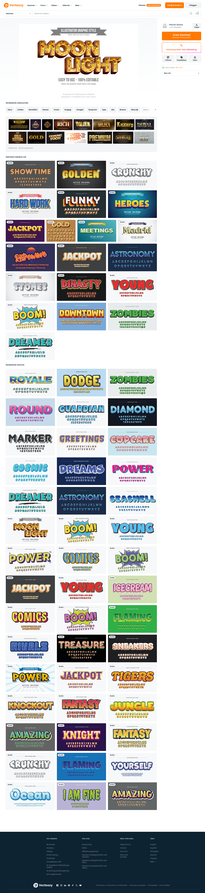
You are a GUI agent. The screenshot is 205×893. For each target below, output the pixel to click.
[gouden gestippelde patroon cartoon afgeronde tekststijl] (81, 174)
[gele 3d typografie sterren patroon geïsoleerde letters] (25, 231)
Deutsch (153, 855)
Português (154, 851)
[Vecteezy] (13, 5)
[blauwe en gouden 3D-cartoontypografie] (30, 382)
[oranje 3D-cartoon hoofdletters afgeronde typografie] (132, 648)
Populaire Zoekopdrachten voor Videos (94, 867)
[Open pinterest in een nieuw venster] (69, 885)
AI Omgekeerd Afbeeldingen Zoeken (58, 866)
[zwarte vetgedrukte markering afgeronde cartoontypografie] (30, 441)
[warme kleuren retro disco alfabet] (81, 204)
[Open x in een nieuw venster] (77, 885)
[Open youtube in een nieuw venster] (80, 885)
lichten (20, 109)
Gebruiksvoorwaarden (138, 885)
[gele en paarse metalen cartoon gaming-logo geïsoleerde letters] (81, 737)
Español (153, 848)
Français (153, 858)
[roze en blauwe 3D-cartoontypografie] (132, 471)
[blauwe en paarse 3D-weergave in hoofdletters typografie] (30, 560)
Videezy (50, 851)
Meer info (167, 73)
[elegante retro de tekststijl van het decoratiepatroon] (137, 231)
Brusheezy (51, 844)
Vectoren (31, 5)
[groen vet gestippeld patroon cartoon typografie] (30, 346)
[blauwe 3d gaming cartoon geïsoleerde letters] (81, 766)
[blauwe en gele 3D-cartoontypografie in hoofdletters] (81, 560)
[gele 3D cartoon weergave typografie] (132, 796)
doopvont (93, 109)
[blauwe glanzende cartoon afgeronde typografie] (132, 501)
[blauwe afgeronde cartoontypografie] (30, 471)
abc (112, 109)
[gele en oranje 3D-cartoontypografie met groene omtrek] (132, 707)
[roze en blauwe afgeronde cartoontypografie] (30, 412)
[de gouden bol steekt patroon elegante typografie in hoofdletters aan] (30, 530)
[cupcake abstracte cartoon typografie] (132, 441)
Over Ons (124, 851)
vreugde (79, 109)
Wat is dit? (179, 68)
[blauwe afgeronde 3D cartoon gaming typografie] (30, 796)
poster (56, 109)
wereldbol (33, 109)
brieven (123, 109)
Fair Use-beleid (164, 885)
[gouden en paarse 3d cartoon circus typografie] (81, 678)
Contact (123, 848)
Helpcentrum (125, 844)
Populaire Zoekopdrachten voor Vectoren (94, 856)
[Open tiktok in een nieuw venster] (73, 885)
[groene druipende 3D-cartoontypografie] (132, 316)
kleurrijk (134, 109)
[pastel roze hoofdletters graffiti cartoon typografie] (132, 589)
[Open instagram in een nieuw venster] (61, 885)
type (104, 109)
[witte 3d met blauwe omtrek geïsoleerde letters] (132, 766)
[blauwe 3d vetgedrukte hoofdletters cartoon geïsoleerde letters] (132, 530)
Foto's (43, 5)
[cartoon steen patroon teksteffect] (30, 287)
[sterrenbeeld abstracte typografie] (132, 257)
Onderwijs (51, 858)
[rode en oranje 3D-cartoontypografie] (81, 707)
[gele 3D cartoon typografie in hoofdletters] (81, 382)
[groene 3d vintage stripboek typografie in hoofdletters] (132, 560)
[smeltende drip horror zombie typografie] (81, 796)
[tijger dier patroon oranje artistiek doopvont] (132, 678)
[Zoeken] (191, 13)
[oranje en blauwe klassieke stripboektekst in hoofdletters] (30, 678)
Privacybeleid (152, 885)
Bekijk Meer (144, 137)
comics (146, 109)
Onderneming (52, 855)
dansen (45, 109)
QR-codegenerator (54, 874)
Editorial (66, 5)
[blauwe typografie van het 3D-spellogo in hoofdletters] (30, 648)
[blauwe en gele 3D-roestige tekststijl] (30, 204)
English (153, 844)
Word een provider (124, 856)
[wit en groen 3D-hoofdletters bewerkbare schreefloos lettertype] (96, 231)
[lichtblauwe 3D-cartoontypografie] (81, 412)
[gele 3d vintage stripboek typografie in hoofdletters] (30, 316)
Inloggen (193, 5)
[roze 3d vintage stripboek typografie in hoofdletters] (81, 619)
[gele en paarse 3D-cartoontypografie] (81, 441)
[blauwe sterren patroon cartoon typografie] (81, 471)
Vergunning (87, 844)
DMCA (84, 848)
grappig (68, 109)
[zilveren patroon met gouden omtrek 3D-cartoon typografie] (81, 257)
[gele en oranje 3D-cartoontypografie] (81, 316)
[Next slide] (153, 110)
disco (10, 109)
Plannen (142, 5)
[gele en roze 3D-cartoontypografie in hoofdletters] (30, 619)
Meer (77, 5)
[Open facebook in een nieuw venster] (57, 885)
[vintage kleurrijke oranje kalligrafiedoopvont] (30, 257)
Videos (54, 5)
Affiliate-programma (90, 851)
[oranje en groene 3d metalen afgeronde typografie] (81, 648)
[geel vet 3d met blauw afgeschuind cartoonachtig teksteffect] (132, 204)
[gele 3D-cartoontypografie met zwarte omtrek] (132, 737)
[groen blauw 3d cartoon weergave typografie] (30, 737)
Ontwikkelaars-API (54, 862)
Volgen (196, 27)
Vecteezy (50, 848)
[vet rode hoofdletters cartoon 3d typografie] (132, 287)
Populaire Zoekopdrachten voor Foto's (94, 861)
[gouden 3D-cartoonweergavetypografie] (30, 707)
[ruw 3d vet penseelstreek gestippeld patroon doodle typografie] (132, 174)
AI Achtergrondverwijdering (58, 871)
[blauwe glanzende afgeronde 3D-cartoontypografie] (132, 412)
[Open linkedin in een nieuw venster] (65, 885)
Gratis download (181, 36)
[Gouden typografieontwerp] (61, 231)
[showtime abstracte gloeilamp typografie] (30, 174)
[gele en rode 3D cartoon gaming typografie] (81, 287)
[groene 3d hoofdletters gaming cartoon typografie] (132, 619)
